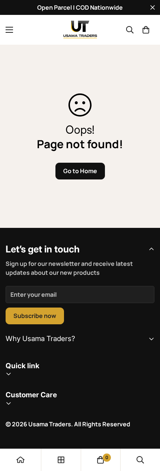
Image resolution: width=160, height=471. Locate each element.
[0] (145, 29)
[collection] (61, 460)
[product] (20, 459)
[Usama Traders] (80, 30)
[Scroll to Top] (146, 431)
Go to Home (80, 171)
